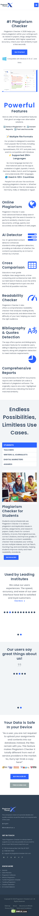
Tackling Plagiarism (8, 872)
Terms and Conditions (23, 898)
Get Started (19, 52)
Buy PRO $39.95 (19, 766)
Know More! (11, 557)
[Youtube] (11, 847)
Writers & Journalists (16, 454)
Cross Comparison (13, 265)
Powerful (19, 105)
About (15, 895)
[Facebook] (7, 847)
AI (24, 127)
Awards (8, 464)
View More (18, 601)
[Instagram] (3, 847)
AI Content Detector (8, 876)
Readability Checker (12, 297)
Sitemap (7, 895)
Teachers (9, 450)
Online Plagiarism (12, 204)
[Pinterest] (22, 847)
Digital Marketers (13, 459)
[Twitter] (14, 847)
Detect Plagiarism (14, 127)
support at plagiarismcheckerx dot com (17, 843)
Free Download (19, 775)
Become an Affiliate (25, 895)
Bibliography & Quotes (13, 330)
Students (9, 445)
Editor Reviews (6, 862)
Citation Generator (8, 874)
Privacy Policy (9, 898)
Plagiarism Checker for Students (12, 511)
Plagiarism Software (8, 865)
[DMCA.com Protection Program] (19, 901)
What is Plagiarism (8, 867)
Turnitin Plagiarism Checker (11, 869)
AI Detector (12, 234)
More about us (7, 817)
